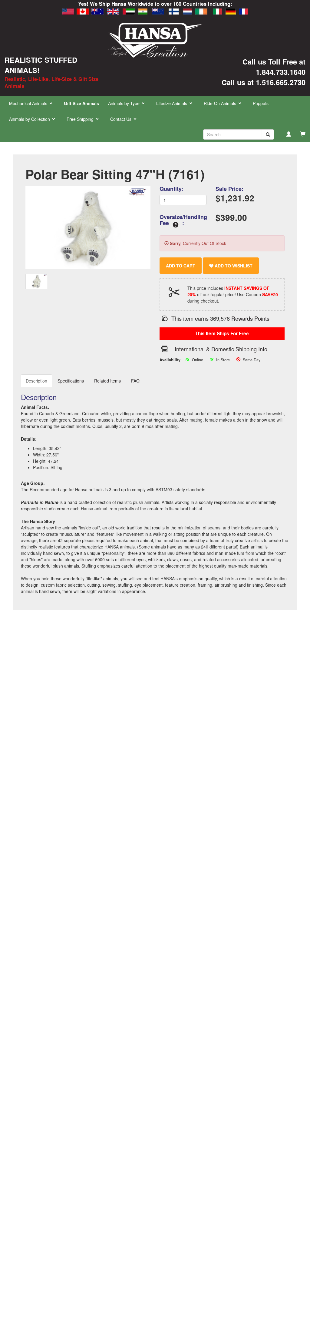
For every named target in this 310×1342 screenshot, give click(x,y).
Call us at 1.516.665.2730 (263, 82)
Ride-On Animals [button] (220, 103)
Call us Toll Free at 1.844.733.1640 (273, 66)
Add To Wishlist (232, 266)
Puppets (261, 103)
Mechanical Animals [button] (28, 103)
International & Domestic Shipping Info (221, 349)
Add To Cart (180, 266)
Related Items (107, 381)
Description (36, 381)
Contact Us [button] (121, 119)
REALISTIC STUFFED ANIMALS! (41, 65)
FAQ (135, 381)
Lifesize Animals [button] (172, 103)
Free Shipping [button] (81, 119)
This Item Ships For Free (222, 333)
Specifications (71, 381)
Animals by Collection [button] (30, 119)
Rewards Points (250, 318)
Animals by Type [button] (124, 103)
